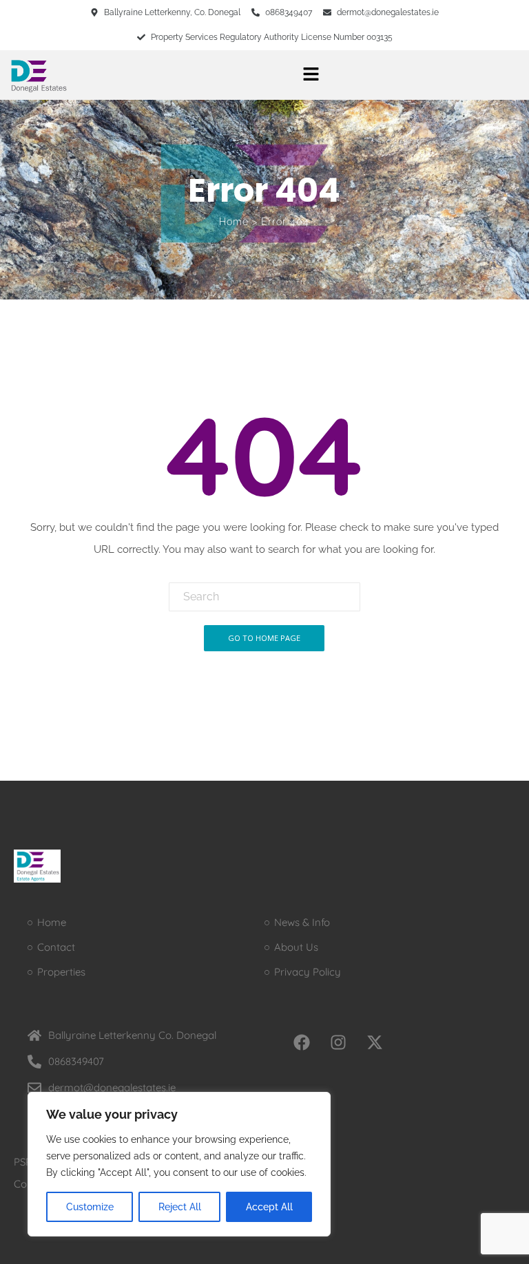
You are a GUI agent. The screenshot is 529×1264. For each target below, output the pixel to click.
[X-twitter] (374, 1042)
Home (234, 221)
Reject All (179, 1206)
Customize (90, 1206)
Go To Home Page (264, 638)
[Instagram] (338, 1042)
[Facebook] (301, 1042)
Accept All (269, 1206)
